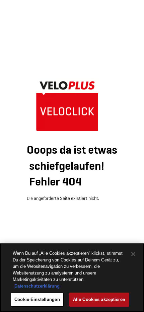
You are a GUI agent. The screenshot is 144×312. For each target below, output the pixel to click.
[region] (72, 277)
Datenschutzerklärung (37, 286)
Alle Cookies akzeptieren (99, 299)
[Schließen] (133, 254)
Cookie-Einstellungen (37, 299)
